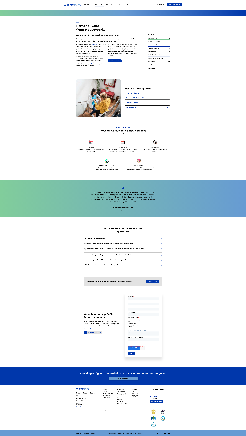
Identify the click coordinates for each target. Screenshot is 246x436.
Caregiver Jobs (152, 281)
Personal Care (106, 391)
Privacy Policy (121, 433)
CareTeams (94, 64)
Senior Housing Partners (135, 396)
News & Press (135, 393)
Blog (133, 391)
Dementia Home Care (108, 393)
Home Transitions (107, 395)
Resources (130, 5)
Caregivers (94, 44)
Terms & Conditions (112, 433)
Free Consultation (174, 4)
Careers (121, 5)
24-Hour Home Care (107, 397)
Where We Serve (111, 5)
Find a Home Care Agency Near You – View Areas (121, 395)
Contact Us (79, 406)
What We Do (99, 5)
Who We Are (88, 5)
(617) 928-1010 (94, 332)
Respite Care (106, 399)
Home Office (106, 412)
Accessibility (129, 433)
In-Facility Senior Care (108, 401)
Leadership (120, 401)
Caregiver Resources (137, 433)
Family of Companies (122, 403)
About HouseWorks (123, 378)
